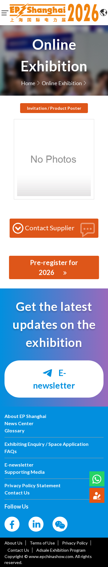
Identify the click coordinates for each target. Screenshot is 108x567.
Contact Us (18, 550)
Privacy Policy (75, 542)
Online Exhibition (62, 83)
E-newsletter (54, 379)
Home (28, 83)
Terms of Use (42, 542)
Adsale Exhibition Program (61, 550)
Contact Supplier (49, 228)
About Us (13, 542)
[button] (96, 478)
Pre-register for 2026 (54, 267)
